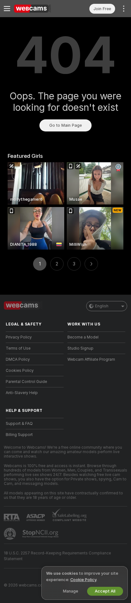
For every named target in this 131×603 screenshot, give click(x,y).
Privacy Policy (19, 337)
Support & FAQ (19, 423)
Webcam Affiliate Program (91, 359)
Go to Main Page (65, 125)
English (101, 306)
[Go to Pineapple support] (10, 534)
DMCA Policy (18, 359)
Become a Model (83, 337)
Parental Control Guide (26, 381)
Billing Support (19, 434)
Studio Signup (80, 348)
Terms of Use (18, 348)
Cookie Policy (83, 579)
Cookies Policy (20, 370)
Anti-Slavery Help (22, 393)
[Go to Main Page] (40, 8)
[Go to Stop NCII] (41, 534)
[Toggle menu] (7, 8)
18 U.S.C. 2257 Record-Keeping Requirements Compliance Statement (57, 556)
